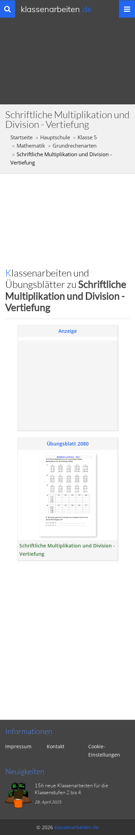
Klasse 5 (87, 137)
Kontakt (55, 746)
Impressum (18, 746)
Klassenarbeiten (56, 9)
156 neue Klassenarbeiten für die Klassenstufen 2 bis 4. (71, 789)
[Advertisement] (67, 385)
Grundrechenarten (75, 145)
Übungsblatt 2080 (68, 443)
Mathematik (31, 145)
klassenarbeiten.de (76, 827)
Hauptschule (55, 137)
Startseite (21, 137)
